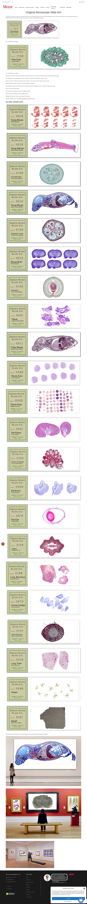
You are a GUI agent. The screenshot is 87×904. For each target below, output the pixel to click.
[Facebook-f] (83, 2)
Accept (68, 898)
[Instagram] (81, 2)
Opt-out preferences (67, 901)
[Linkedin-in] (79, 2)
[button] (84, 888)
